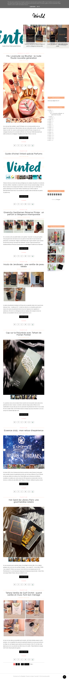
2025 (50, 119)
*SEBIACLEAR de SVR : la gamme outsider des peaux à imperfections (51, 268)
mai (51, 111)
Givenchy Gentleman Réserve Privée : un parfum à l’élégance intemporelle (24, 213)
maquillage (24, 53)
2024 (50, 121)
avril (51, 116)
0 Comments (23, 141)
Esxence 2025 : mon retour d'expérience (23, 430)
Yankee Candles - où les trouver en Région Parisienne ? (52, 261)
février (51, 118)
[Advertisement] (56, 71)
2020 (50, 126)
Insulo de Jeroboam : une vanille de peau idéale (23, 265)
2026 (50, 110)
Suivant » (27, 664)
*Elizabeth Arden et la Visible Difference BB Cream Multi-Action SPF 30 (60, 251)
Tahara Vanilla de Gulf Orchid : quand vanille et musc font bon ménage (24, 594)
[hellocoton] (32, 145)
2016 (50, 132)
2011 (50, 140)
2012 (50, 138)
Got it (38, 6)
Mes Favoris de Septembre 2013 (51, 253)
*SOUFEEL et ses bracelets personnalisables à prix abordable (60, 269)
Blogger (58, 199)
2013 (50, 137)
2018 (50, 129)
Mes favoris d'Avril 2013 (56, 245)
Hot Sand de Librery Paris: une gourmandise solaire (24, 501)
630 (22, 664)
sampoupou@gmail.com (53, 100)
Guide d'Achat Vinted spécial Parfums (11, 46)
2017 (50, 130)
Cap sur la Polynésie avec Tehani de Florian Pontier (23, 334)
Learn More (32, 6)
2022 (50, 122)
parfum (24, 151)
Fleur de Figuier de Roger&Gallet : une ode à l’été (60, 261)
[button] (66, 38)
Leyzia (32, 676)
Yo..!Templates (22, 676)
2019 (50, 127)
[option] (11, 36)
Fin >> (31, 664)
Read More (23, 137)
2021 (50, 124)
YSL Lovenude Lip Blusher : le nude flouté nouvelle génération (23, 57)
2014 (50, 135)
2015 (50, 134)
